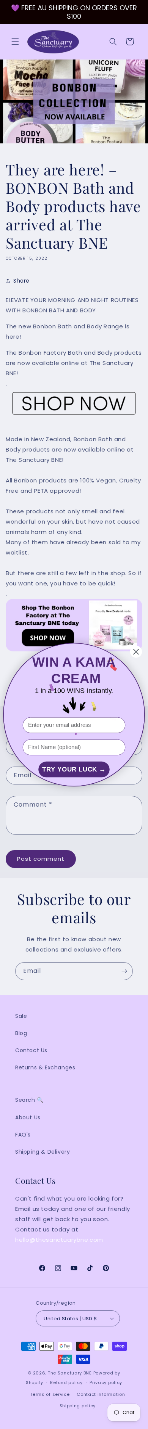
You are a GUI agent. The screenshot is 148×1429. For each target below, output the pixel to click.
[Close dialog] (136, 651)
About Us (28, 1117)
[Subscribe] (124, 971)
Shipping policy (78, 1406)
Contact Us (31, 1050)
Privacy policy (106, 1382)
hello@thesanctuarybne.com (59, 1240)
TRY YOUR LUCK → (74, 769)
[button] (15, 41)
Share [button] (21, 281)
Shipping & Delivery (42, 1152)
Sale (21, 1016)
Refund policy (66, 1382)
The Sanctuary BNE (70, 1373)
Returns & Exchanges (45, 1067)
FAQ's (23, 1134)
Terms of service (49, 1394)
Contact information (101, 1394)
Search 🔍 (29, 1100)
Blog (21, 1033)
